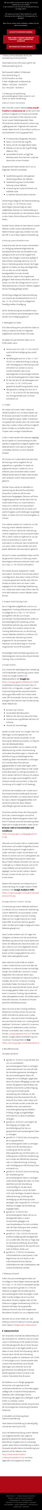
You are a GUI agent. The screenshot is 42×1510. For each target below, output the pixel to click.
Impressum (18, 1507)
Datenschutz (33, 1504)
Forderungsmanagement (26, 1496)
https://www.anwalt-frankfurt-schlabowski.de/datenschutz (14, 1456)
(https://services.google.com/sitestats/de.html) (20, 1043)
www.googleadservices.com (20, 1034)
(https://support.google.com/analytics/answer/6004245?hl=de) (20, 894)
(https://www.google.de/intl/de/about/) (17, 682)
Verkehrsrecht (14, 1500)
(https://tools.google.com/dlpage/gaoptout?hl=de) (19, 835)
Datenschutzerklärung (21, 47)
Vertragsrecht (27, 1500)
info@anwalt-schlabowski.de (25, 1325)
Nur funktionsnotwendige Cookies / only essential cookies (21, 39)
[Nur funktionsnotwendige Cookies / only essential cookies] (39, 27)
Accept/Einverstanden (21, 32)
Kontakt (26, 1507)
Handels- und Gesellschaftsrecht (20, 1498)
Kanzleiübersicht (20, 1504)
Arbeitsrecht (11, 1496)
